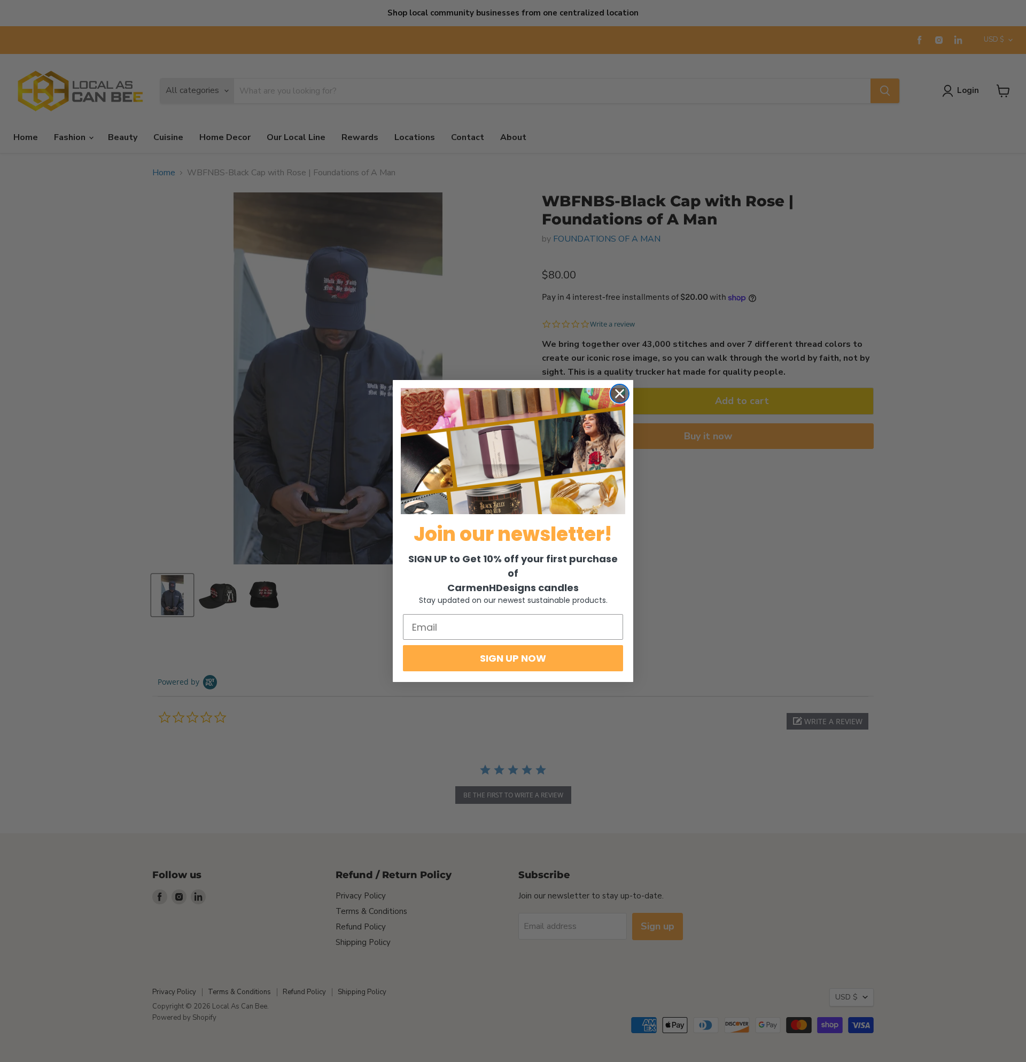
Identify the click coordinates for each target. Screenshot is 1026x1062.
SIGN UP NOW (513, 658)
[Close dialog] (619, 393)
